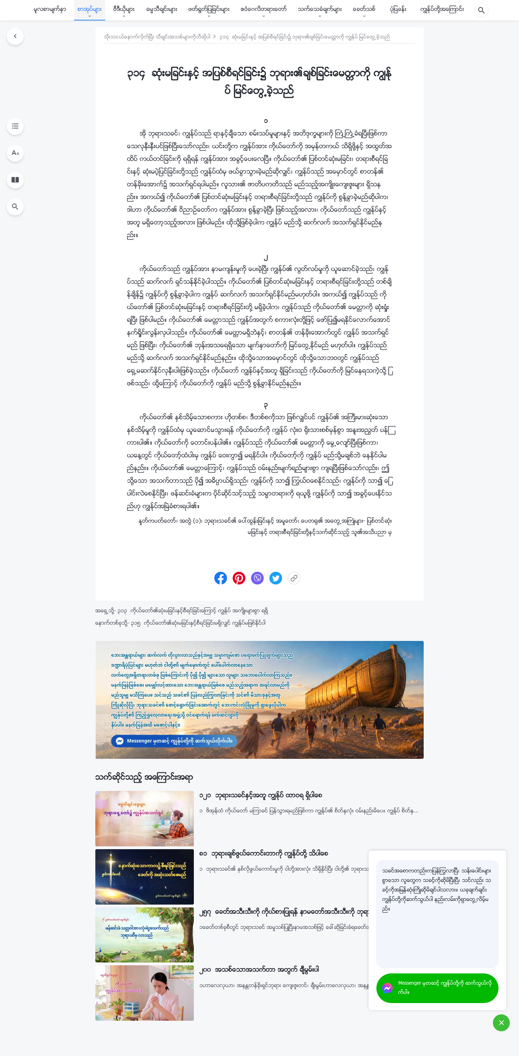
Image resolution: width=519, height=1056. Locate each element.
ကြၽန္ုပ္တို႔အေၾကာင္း (442, 10)
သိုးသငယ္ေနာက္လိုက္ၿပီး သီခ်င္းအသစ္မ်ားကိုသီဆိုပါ (157, 37)
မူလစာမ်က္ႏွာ (50, 10)
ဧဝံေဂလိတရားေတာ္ (264, 10)
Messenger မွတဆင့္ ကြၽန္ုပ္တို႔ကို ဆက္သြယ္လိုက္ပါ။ (445, 988)
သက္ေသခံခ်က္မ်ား (320, 10)
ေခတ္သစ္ (364, 10)
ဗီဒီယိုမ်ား (124, 10)
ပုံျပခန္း (398, 10)
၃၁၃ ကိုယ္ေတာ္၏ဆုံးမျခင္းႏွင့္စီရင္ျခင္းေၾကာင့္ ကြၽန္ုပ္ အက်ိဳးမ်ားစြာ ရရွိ (193, 611)
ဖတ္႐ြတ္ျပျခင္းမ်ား (209, 10)
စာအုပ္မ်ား (90, 10)
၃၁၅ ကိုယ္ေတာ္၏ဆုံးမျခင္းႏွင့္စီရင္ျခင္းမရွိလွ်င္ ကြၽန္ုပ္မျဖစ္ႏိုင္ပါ (198, 623)
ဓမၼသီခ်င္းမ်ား (162, 10)
